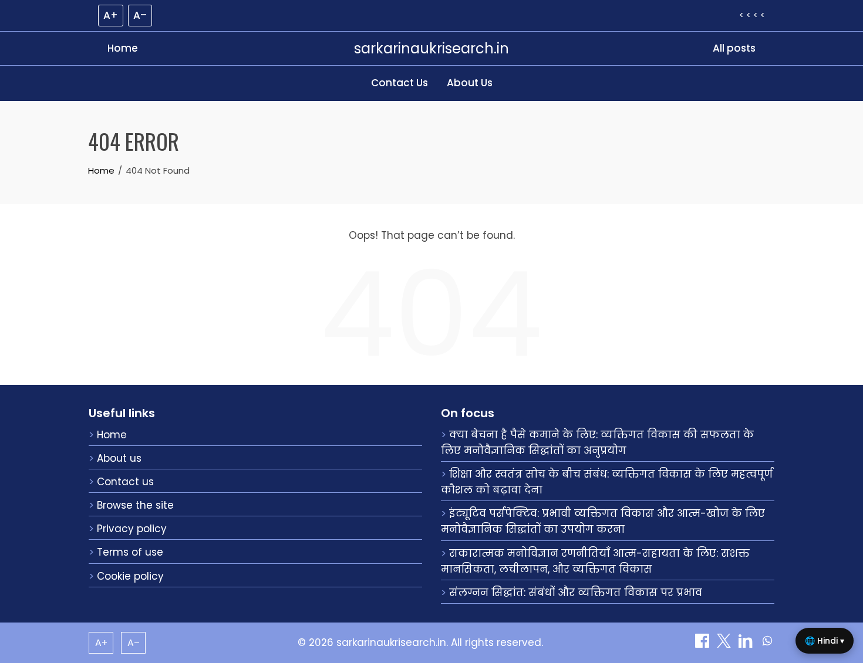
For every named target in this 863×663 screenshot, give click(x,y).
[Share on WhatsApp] (767, 644)
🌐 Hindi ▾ (824, 641)
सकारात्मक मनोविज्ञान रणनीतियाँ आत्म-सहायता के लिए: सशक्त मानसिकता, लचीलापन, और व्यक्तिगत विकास (595, 561)
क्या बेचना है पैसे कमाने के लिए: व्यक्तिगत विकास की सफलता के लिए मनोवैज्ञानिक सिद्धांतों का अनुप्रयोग (597, 443)
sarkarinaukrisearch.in (431, 48)
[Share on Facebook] (703, 644)
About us (119, 458)
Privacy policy (132, 529)
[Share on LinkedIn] (747, 644)
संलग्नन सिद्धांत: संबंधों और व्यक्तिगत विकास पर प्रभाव (575, 593)
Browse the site (135, 505)
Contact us (125, 482)
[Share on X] (725, 644)
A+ (110, 15)
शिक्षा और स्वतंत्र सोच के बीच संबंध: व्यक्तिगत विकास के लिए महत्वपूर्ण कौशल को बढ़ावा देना (607, 482)
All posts (734, 48)
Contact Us (399, 83)
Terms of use (130, 552)
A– (140, 15)
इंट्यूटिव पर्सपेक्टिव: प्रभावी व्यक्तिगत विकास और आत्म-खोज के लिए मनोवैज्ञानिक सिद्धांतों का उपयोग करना (603, 521)
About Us (470, 83)
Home (122, 48)
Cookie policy (130, 576)
